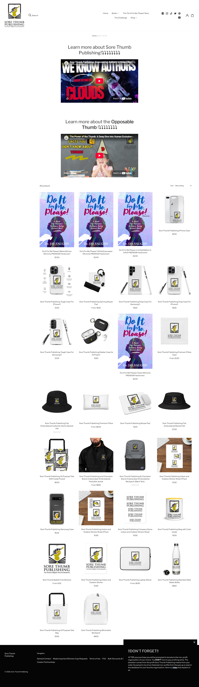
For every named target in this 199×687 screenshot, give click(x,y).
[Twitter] (175, 13)
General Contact (44, 658)
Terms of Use (94, 658)
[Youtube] (179, 17)
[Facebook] (163, 13)
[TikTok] (171, 13)
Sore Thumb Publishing (19, 672)
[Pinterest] (179, 13)
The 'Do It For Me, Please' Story (136, 13)
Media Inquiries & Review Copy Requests (70, 658)
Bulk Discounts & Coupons (119, 658)
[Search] (30, 15)
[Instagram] (167, 13)
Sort (172, 186)
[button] (192, 15)
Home (105, 13)
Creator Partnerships (46, 662)
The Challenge (120, 18)
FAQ (104, 658)
